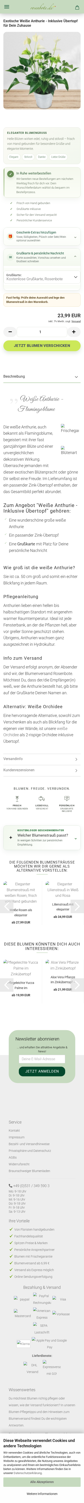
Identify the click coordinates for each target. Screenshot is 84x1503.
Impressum (16, 1137)
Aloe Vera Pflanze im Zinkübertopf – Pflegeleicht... (63, 979)
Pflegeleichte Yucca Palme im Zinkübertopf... (20, 985)
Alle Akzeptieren (42, 1482)
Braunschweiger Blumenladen (29, 1171)
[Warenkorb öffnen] (77, 6)
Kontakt (14, 1130)
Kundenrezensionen (18, 770)
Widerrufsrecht (19, 1164)
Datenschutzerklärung (28, 1473)
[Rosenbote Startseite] (42, 6)
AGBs (13, 1157)
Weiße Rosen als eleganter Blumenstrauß (21, 912)
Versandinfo (13, 759)
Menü (6, 6)
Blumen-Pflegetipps (22, 1412)
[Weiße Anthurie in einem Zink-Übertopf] (42, 70)
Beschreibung (14, 376)
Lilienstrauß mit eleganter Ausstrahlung (63, 907)
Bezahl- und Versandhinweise (29, 1144)
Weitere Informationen (42, 1494)
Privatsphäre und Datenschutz (30, 1151)
